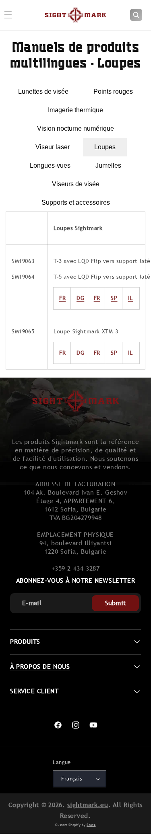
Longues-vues (50, 165)
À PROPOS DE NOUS (40, 666)
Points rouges (113, 91)
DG (80, 298)
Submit (115, 603)
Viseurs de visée (75, 184)
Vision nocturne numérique (75, 128)
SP (114, 352)
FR (62, 352)
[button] (136, 15)
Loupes (105, 147)
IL (130, 352)
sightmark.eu (87, 805)
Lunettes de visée (43, 91)
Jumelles (108, 165)
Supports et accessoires (75, 202)
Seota (91, 825)
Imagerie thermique (75, 110)
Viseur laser (52, 147)
